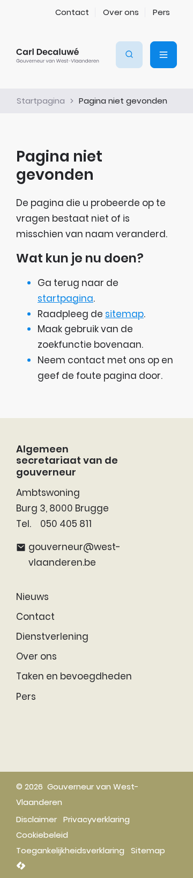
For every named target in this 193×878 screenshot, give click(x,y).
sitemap (124, 314)
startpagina (65, 298)
